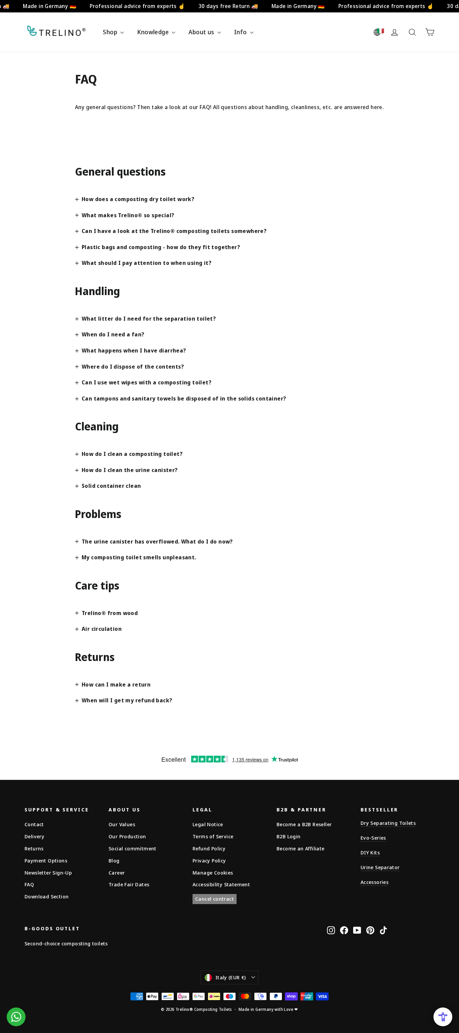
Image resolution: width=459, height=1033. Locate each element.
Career (117, 872)
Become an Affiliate (301, 848)
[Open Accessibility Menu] (442, 1016)
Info (241, 32)
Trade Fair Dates (129, 884)
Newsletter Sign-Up (48, 872)
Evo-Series (373, 837)
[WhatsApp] (16, 1016)
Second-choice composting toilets (66, 943)
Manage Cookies (213, 872)
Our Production (127, 836)
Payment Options (46, 860)
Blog (114, 860)
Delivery (34, 836)
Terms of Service (213, 836)
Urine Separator (380, 867)
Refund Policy (209, 848)
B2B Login (289, 836)
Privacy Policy (209, 860)
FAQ (29, 884)
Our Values (122, 824)
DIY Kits (370, 852)
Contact (34, 824)
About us (202, 32)
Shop (111, 32)
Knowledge (153, 32)
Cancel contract (214, 898)
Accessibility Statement (221, 884)
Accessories (374, 882)
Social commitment (133, 848)
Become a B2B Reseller (304, 824)
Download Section (47, 896)
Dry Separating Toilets (388, 822)
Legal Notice (208, 824)
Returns (34, 848)
